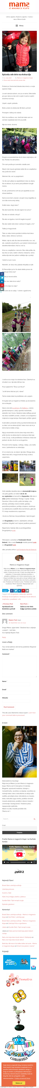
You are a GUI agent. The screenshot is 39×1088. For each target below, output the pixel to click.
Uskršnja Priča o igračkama (17, 923)
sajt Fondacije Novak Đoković (26, 549)
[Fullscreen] (34, 862)
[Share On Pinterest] (23, 591)
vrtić (19, 599)
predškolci (13, 599)
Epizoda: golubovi (8, 904)
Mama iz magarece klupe (25, 78)
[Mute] (31, 862)
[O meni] (19, 752)
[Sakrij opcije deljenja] (1, 292)
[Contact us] (27, 591)
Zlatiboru (25, 408)
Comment (6, 654)
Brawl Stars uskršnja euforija (11, 885)
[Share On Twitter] (16, 591)
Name (4, 681)
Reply (4, 637)
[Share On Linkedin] (19, 591)
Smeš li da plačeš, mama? (25, 946)
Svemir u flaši (6, 893)
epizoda (29, 594)
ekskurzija (22, 594)
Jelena (4, 927)
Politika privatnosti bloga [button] (22, 1078)
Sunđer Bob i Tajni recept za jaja (13, 900)
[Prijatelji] (19, 962)
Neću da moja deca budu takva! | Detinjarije (16, 937)
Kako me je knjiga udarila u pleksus (14, 897)
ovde (13, 530)
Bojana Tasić (13, 620)
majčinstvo (6, 599)
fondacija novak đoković (28, 597)
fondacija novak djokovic (10, 597)
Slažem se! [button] (19, 1083)
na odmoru (16, 408)
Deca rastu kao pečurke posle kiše (14, 80)
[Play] (4, 862)
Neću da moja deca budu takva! (13, 940)
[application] (19, 854)
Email (4, 689)
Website (5, 698)
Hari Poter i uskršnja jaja (16, 917)
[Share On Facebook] (12, 591)
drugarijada (15, 594)
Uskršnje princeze (8, 889)
